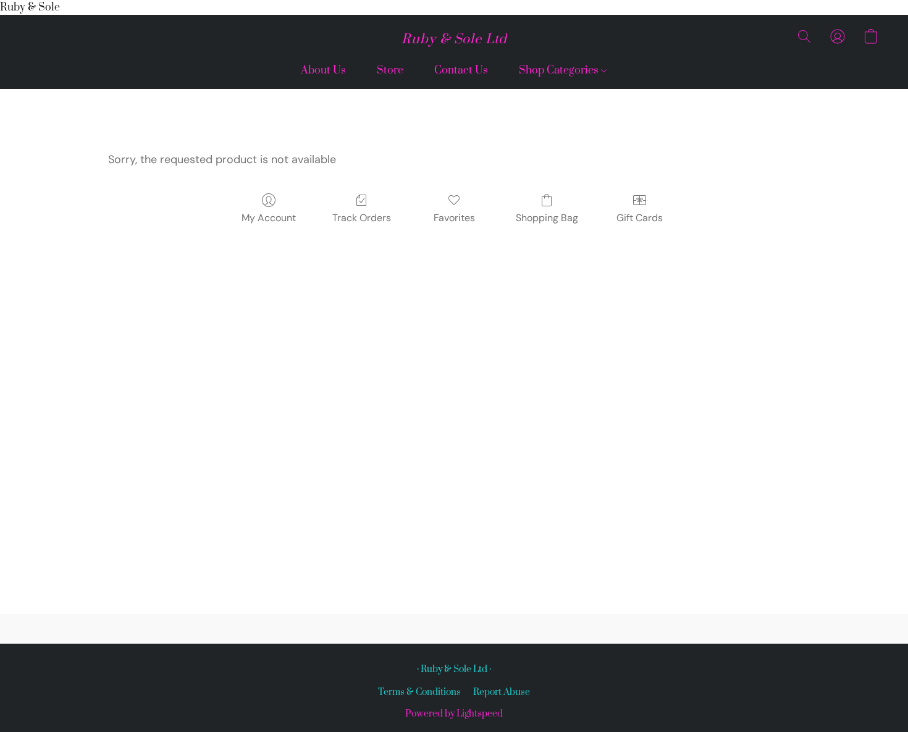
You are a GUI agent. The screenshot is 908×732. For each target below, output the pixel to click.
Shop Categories (560, 70)
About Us (323, 70)
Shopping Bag (547, 217)
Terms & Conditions (419, 692)
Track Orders (361, 217)
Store (390, 70)
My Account (269, 217)
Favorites (454, 217)
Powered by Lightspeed (454, 714)
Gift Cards (639, 217)
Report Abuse (501, 692)
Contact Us (461, 70)
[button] (454, 39)
